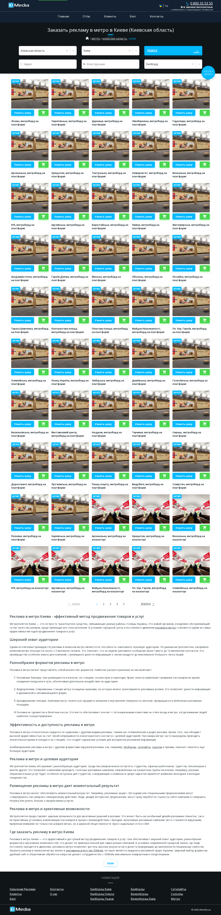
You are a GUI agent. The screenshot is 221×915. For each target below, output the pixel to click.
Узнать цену (22, 112)
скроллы (157, 747)
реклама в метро (165, 627)
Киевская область (114, 38)
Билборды (138, 889)
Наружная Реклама (22, 889)
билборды (130, 747)
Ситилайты (178, 889)
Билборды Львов (102, 899)
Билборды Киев (101, 889)
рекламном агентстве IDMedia (84, 850)
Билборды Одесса (102, 894)
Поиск (152, 51)
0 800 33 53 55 (199, 3)
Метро (96, 38)
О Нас (86, 16)
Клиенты (110, 16)
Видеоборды (139, 894)
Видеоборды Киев (143, 899)
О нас (53, 894)
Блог (133, 16)
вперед (146, 603)
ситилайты (144, 747)
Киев (110, 863)
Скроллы (177, 894)
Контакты (156, 16)
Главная (63, 16)
